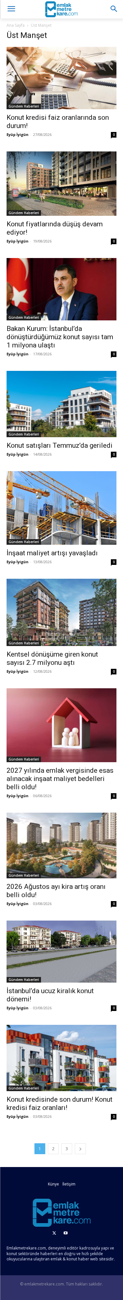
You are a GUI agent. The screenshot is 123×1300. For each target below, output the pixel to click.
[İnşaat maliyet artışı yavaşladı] (61, 508)
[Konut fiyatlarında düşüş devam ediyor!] (61, 183)
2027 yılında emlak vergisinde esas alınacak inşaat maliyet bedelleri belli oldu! (60, 778)
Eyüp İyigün (18, 134)
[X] (54, 1233)
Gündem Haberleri (24, 106)
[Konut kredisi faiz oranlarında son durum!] (61, 78)
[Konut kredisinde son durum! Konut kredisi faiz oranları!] (61, 1058)
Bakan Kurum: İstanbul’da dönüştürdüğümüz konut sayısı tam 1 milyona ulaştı (60, 337)
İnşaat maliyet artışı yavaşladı (52, 553)
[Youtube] (66, 1233)
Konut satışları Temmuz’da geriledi (60, 445)
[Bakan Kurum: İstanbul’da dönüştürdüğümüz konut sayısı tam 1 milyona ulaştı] (61, 289)
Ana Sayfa (16, 25)
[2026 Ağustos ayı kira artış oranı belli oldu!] (61, 845)
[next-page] (80, 1148)
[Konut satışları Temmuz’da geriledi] (61, 404)
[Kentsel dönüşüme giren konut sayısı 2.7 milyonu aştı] (61, 612)
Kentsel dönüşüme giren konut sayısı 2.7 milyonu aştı (52, 658)
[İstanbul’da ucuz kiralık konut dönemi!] (61, 952)
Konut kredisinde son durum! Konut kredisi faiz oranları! (60, 1103)
